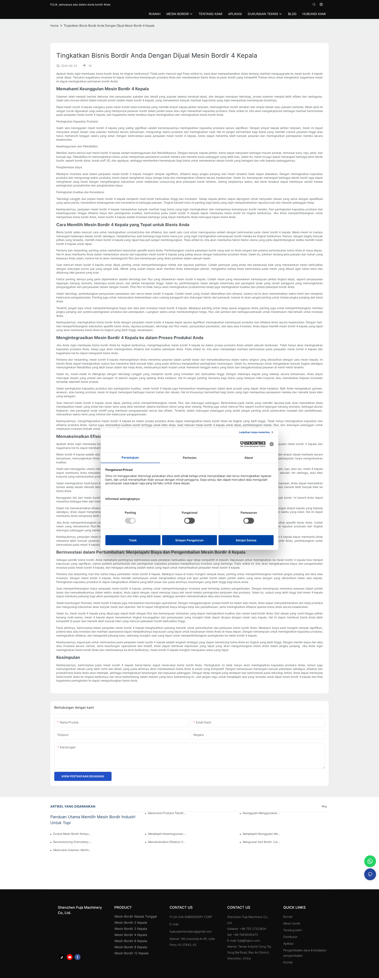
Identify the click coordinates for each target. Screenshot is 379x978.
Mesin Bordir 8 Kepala (130, 947)
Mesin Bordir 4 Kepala (130, 935)
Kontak (288, 962)
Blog (324, 806)
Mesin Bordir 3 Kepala (130, 929)
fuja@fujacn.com (248, 940)
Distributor (290, 937)
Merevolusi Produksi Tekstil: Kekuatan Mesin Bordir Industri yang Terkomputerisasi (167, 813)
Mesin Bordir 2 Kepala (130, 922)
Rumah (288, 917)
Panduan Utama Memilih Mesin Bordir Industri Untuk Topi (92, 819)
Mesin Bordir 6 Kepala (130, 941)
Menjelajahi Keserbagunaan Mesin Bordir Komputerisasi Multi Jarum (167, 833)
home (54, 25)
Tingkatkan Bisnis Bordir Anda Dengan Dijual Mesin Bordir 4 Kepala (109, 25)
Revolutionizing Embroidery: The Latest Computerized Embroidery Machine (72, 842)
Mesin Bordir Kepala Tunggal (135, 916)
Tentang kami (292, 930)
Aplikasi (288, 943)
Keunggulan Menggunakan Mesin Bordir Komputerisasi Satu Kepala (262, 813)
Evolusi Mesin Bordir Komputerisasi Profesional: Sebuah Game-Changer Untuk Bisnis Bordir (72, 833)
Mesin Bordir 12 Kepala (131, 953)
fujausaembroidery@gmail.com (191, 931)
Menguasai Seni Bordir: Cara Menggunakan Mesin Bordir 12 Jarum (262, 842)
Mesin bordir (291, 923)
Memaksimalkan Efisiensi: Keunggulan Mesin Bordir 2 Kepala (167, 842)
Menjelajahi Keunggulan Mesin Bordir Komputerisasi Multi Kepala (262, 833)
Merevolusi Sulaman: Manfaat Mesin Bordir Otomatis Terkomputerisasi (72, 850)
